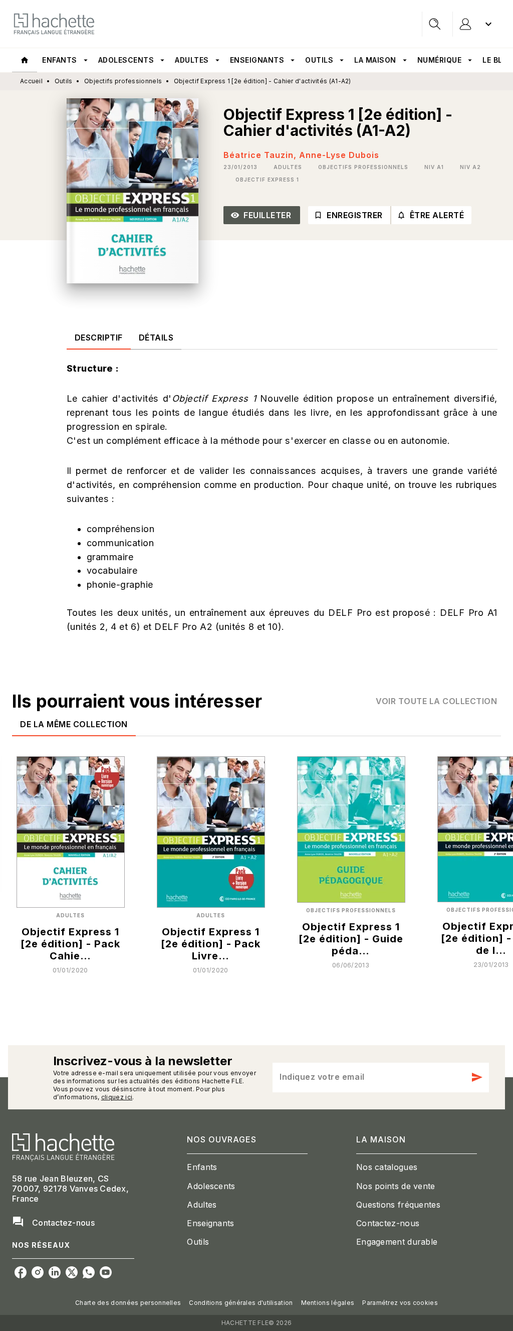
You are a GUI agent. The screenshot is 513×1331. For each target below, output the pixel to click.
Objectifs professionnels (123, 81)
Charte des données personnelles (128, 1302)
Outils (64, 81)
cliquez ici (116, 1097)
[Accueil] (54, 24)
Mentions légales (328, 1302)
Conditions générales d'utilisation (241, 1302)
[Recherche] (434, 24)
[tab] (24, 60)
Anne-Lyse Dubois (339, 155)
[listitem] (20, 1272)
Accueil (31, 81)
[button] (288, 167)
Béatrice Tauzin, (261, 155)
